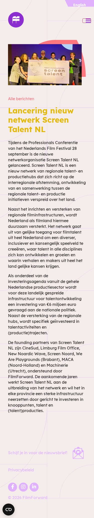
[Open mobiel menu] (86, 20)
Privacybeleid (21, 469)
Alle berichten (21, 98)
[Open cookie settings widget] (9, 510)
